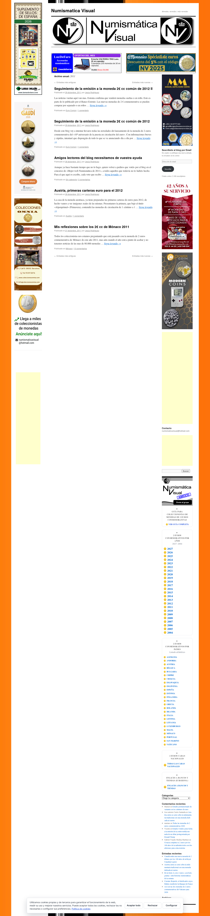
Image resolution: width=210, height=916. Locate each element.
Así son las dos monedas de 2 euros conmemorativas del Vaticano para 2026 (177, 889)
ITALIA (168, 715)
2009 (168, 614)
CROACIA (170, 679)
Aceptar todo (134, 905)
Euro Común (71, 110)
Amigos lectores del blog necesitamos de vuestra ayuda (98, 157)
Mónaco (69, 248)
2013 (168, 600)
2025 (168, 556)
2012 (168, 603)
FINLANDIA (171, 697)
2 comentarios (84, 179)
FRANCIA (170, 700)
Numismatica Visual (73, 10)
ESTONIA (169, 693)
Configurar (171, 905)
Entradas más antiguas (65, 82)
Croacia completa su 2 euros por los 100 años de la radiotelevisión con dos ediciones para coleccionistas (178, 845)
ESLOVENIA (171, 686)
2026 (168, 552)
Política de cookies (81, 908)
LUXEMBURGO (172, 726)
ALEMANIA (170, 657)
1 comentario (83, 110)
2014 (168, 596)
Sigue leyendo (98, 105)
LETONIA (169, 719)
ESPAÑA (169, 689)
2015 (168, 592)
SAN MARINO (171, 741)
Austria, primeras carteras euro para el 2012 (88, 190)
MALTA (168, 730)
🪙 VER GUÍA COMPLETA (177, 524)
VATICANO (170, 744)
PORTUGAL (170, 737)
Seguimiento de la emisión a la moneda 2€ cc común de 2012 (102, 121)
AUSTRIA (169, 664)
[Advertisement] (28, 418)
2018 (168, 581)
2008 (168, 618)
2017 (168, 585)
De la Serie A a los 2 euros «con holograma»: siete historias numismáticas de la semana (178, 876)
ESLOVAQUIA (171, 682)
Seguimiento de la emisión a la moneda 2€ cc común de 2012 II (103, 88)
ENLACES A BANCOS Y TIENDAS (176, 787)
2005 (168, 629)
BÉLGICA (169, 668)
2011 (168, 607)
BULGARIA (170, 671)
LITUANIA (170, 722)
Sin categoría (71, 179)
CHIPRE (169, 675)
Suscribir (168, 169)
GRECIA (169, 704)
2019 (168, 578)
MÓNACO (169, 733)
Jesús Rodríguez (92, 92)
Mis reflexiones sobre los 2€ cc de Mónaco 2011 (91, 226)
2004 (168, 632)
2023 (168, 563)
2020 (168, 574)
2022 (168, 567)
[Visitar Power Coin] (177, 291)
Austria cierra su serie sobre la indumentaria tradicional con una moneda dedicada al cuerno (177, 867)
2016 (168, 589)
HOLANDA (170, 708)
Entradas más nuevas (142, 82)
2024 (168, 559)
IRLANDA (170, 711)
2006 (168, 625)
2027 (168, 549)
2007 (168, 621)
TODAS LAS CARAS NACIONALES (174, 765)
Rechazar (153, 905)
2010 (168, 610)
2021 (168, 570)
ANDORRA (170, 660)
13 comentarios (80, 248)
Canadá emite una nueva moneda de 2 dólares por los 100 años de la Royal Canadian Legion (178, 859)
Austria (69, 216)
